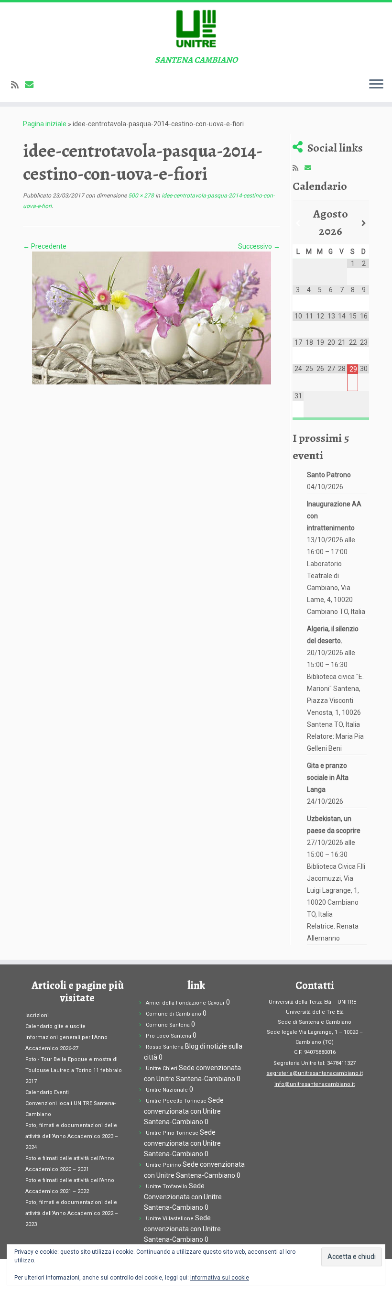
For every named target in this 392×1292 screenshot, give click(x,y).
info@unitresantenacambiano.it (314, 1084)
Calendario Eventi (47, 1092)
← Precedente (44, 246)
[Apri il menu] (376, 84)
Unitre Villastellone (170, 1218)
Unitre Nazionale (167, 1090)
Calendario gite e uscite (55, 1026)
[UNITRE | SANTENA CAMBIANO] (196, 28)
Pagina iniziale (44, 124)
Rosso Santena (165, 1047)
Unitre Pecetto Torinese (176, 1101)
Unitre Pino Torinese (172, 1133)
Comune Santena (168, 1025)
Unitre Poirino (163, 1165)
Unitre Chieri (161, 1068)
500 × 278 (140, 195)
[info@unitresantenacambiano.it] (32, 85)
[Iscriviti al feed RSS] (18, 85)
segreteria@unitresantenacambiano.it (315, 1073)
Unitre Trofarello (166, 1186)
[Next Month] (363, 223)
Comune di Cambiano (173, 1014)
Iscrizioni (37, 1015)
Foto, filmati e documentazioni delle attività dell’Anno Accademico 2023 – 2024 (71, 1136)
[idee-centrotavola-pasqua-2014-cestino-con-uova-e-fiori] (151, 317)
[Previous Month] (298, 223)
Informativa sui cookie (219, 1277)
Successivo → (259, 246)
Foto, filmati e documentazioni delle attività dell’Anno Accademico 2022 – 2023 (71, 1213)
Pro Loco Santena (168, 1036)
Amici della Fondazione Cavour (185, 1003)
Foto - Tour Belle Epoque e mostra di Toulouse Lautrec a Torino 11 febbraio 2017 (73, 1070)
